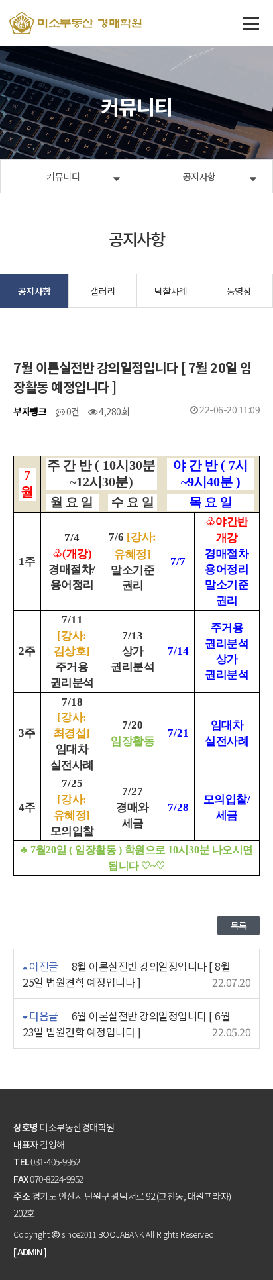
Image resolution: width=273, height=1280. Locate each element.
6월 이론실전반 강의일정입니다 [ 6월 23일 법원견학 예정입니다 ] (126, 1024)
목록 (238, 925)
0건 (72, 411)
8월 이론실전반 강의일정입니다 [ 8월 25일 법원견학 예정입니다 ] (126, 974)
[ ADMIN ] (29, 1251)
